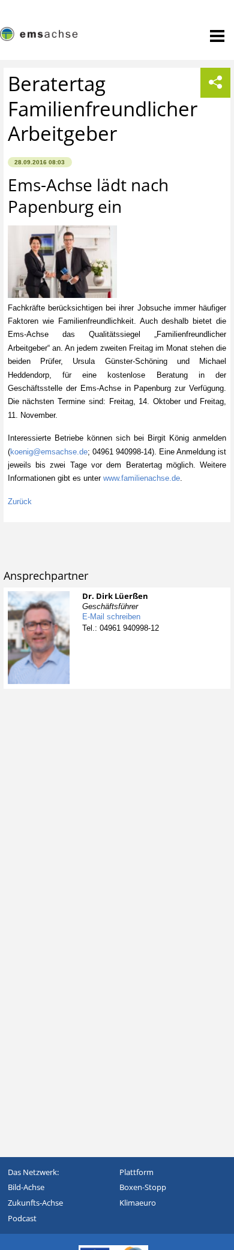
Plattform (136, 1172)
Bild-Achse (26, 1187)
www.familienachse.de (141, 478)
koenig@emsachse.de (49, 451)
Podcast (22, 1218)
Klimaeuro (137, 1202)
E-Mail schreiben (111, 616)
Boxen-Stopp (142, 1187)
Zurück (20, 501)
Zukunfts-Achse (35, 1202)
